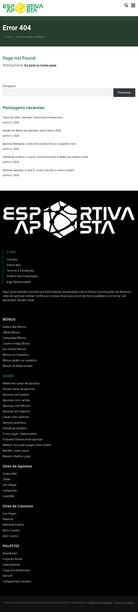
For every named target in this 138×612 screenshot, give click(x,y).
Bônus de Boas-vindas (18, 366)
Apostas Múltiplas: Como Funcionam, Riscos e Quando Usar (39, 143)
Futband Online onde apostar (23, 439)
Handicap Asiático (15, 428)
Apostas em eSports (16, 411)
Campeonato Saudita (17, 581)
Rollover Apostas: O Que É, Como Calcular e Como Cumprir (39, 170)
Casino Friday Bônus (16, 343)
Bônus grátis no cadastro (20, 360)
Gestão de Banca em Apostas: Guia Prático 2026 (32, 130)
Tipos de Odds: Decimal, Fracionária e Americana (33, 117)
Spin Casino (11, 536)
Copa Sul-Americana (16, 570)
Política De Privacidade (22, 276)
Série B (7, 576)
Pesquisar (9, 86)
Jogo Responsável (19, 282)
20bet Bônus (11, 332)
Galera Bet (10, 474)
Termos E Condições (20, 271)
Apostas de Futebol (16, 395)
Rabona (8, 519)
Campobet (10, 490)
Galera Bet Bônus (14, 327)
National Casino (13, 525)
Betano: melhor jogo (17, 456)
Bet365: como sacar (16, 451)
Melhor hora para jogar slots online (27, 445)
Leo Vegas (10, 485)
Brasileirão (10, 553)
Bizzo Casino (11, 530)
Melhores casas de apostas (21, 383)
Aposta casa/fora (14, 423)
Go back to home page (40, 65)
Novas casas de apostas (19, 389)
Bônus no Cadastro (16, 355)
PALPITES (11, 545)
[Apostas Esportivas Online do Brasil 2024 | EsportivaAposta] (23, 8)
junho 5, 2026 (11, 122)
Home (8, 36)
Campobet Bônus (14, 338)
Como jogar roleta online (20, 434)
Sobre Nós (14, 265)
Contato (12, 259)
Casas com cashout (16, 417)
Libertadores (11, 565)
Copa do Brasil (12, 559)
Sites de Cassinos (18, 506)
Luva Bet (8, 496)
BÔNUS (9, 319)
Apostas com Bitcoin (16, 406)
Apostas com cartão (16, 400)
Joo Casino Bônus (14, 349)
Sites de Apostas (17, 466)
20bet (6, 479)
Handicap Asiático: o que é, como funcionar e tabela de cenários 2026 (45, 157)
